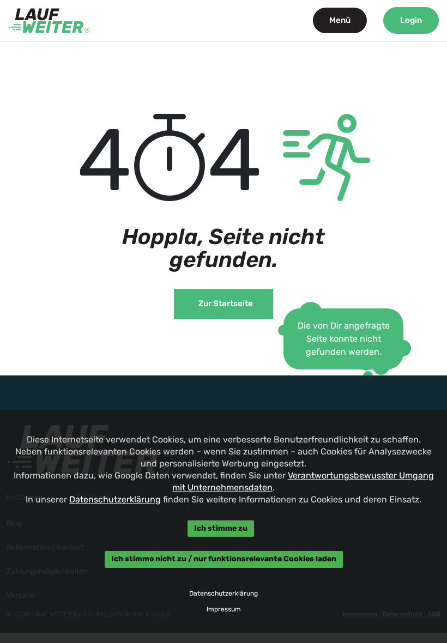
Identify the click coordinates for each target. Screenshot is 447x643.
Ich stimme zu (220, 528)
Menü (340, 20)
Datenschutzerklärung (115, 499)
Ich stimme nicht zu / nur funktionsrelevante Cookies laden (223, 559)
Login (411, 20)
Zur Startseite (225, 303)
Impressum (224, 609)
